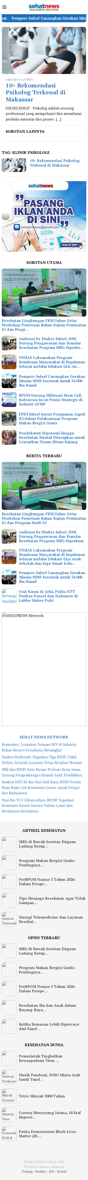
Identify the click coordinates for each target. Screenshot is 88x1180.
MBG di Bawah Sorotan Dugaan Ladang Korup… (47, 843)
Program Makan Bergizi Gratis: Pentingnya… (47, 862)
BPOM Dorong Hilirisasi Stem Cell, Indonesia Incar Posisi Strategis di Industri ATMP (51, 399)
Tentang (27, 1171)
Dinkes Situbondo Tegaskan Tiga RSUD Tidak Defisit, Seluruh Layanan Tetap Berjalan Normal (42, 759)
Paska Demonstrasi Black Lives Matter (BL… (47, 1133)
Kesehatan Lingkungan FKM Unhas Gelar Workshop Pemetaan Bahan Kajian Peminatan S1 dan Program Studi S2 (44, 518)
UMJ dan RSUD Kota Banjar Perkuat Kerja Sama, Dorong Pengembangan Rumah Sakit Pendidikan (42, 772)
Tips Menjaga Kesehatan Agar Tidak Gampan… (52, 900)
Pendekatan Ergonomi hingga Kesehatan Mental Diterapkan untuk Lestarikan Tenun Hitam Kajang (52, 437)
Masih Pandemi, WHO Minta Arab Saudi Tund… (49, 1077)
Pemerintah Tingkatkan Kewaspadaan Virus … (41, 1058)
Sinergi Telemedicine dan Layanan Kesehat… (51, 919)
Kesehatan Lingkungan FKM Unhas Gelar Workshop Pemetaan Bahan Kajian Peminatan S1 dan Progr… (44, 325)
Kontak (61, 1171)
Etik (51, 1171)
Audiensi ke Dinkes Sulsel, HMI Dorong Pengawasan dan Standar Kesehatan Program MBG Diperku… (51, 343)
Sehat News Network (44, 737)
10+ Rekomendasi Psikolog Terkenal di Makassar (36, 92)
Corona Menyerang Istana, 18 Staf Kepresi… (50, 1114)
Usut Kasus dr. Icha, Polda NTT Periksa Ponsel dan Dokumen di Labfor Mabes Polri (48, 595)
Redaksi (40, 1171)
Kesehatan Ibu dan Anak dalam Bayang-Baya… (47, 1007)
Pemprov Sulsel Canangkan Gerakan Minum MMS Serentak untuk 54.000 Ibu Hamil (52, 380)
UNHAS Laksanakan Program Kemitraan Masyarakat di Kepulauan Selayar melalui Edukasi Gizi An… (52, 362)
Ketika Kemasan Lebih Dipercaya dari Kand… (49, 1026)
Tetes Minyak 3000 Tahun (42, 1096)
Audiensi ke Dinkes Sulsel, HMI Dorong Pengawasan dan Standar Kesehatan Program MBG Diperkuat (51, 536)
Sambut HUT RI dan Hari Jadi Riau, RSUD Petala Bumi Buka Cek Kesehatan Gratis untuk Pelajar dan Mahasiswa (41, 787)
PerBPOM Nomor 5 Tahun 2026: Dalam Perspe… (47, 881)
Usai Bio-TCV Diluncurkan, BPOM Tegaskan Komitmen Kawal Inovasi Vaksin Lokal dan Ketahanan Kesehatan (38, 805)
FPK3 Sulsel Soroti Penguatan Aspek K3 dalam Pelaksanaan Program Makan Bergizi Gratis (52, 418)
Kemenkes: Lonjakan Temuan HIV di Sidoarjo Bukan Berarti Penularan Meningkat (39, 747)
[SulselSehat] (44, 6)
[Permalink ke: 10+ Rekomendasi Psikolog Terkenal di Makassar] (44, 50)
